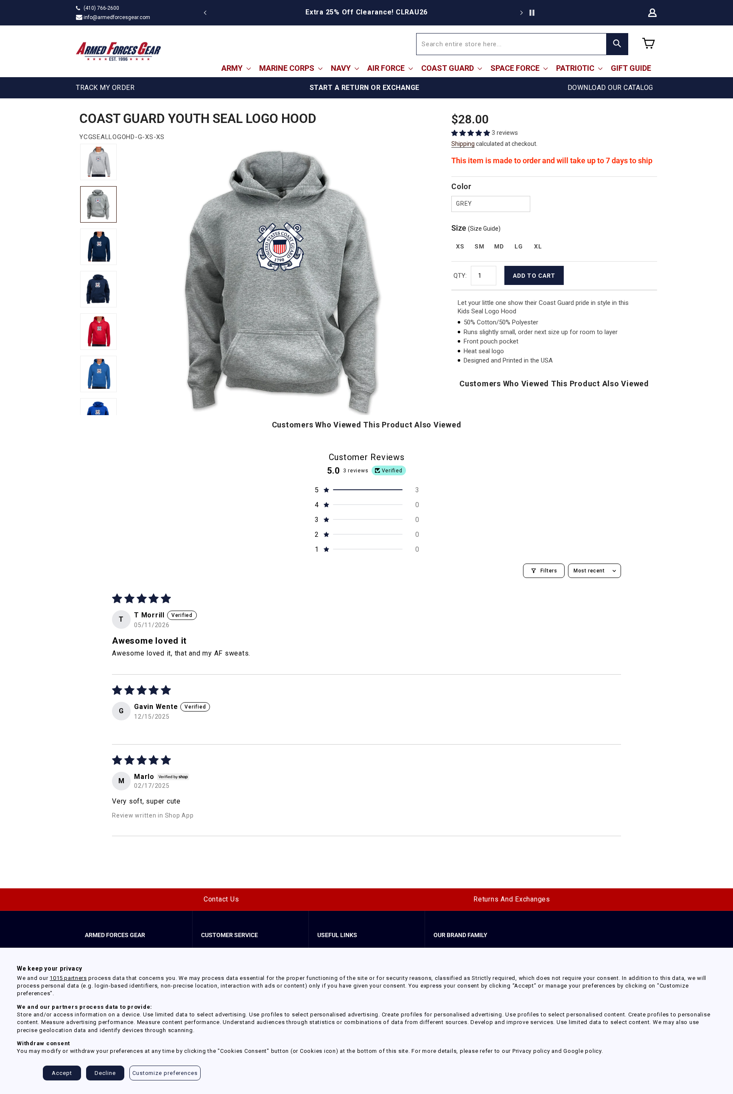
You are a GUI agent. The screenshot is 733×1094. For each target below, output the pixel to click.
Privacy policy (531, 1051)
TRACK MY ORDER (105, 88)
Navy (342, 68)
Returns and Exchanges (511, 899)
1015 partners (68, 978)
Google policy (582, 1051)
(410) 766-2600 (101, 8)
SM (479, 246)
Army (232, 68)
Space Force (515, 68)
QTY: (460, 275)
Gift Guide (631, 68)
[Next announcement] (521, 12)
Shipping (463, 143)
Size (476, 227)
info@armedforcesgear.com (117, 17)
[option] (366, 12)
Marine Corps (287, 68)
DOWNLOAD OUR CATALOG (610, 88)
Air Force (386, 68)
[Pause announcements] (532, 12)
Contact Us (221, 899)
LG (519, 246)
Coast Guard (448, 68)
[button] (471, 132)
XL (538, 246)
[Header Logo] (118, 51)
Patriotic (576, 68)
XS (460, 246)
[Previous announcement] (205, 12)
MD (499, 246)
